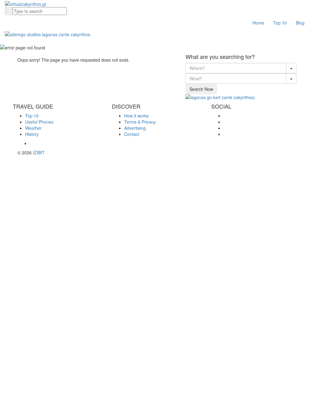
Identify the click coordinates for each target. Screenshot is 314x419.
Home (258, 23)
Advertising (135, 128)
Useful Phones (39, 122)
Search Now (201, 89)
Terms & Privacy (140, 122)
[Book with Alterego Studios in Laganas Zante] (47, 33)
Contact (131, 134)
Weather (33, 128)
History (32, 134)
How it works (136, 116)
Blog (300, 23)
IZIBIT (39, 152)
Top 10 (280, 23)
